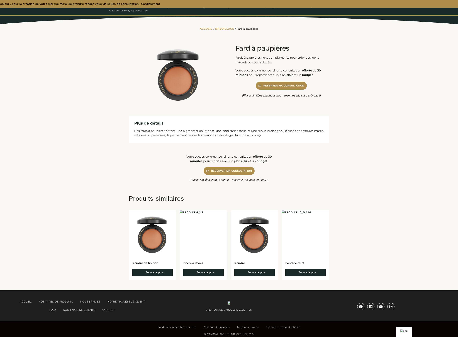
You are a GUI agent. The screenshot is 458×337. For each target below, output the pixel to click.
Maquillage (224, 28)
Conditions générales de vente (176, 327)
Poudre (239, 263)
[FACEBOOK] (360, 306)
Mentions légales (248, 327)
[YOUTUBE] (380, 306)
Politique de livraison (216, 327)
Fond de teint (294, 263)
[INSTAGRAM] (390, 306)
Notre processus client (126, 301)
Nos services (90, 301)
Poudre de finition (145, 263)
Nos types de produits (56, 301)
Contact (108, 309)
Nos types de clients (79, 309)
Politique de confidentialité (283, 327)
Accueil (206, 28)
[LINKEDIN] (370, 306)
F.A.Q (52, 309)
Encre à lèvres (193, 263)
